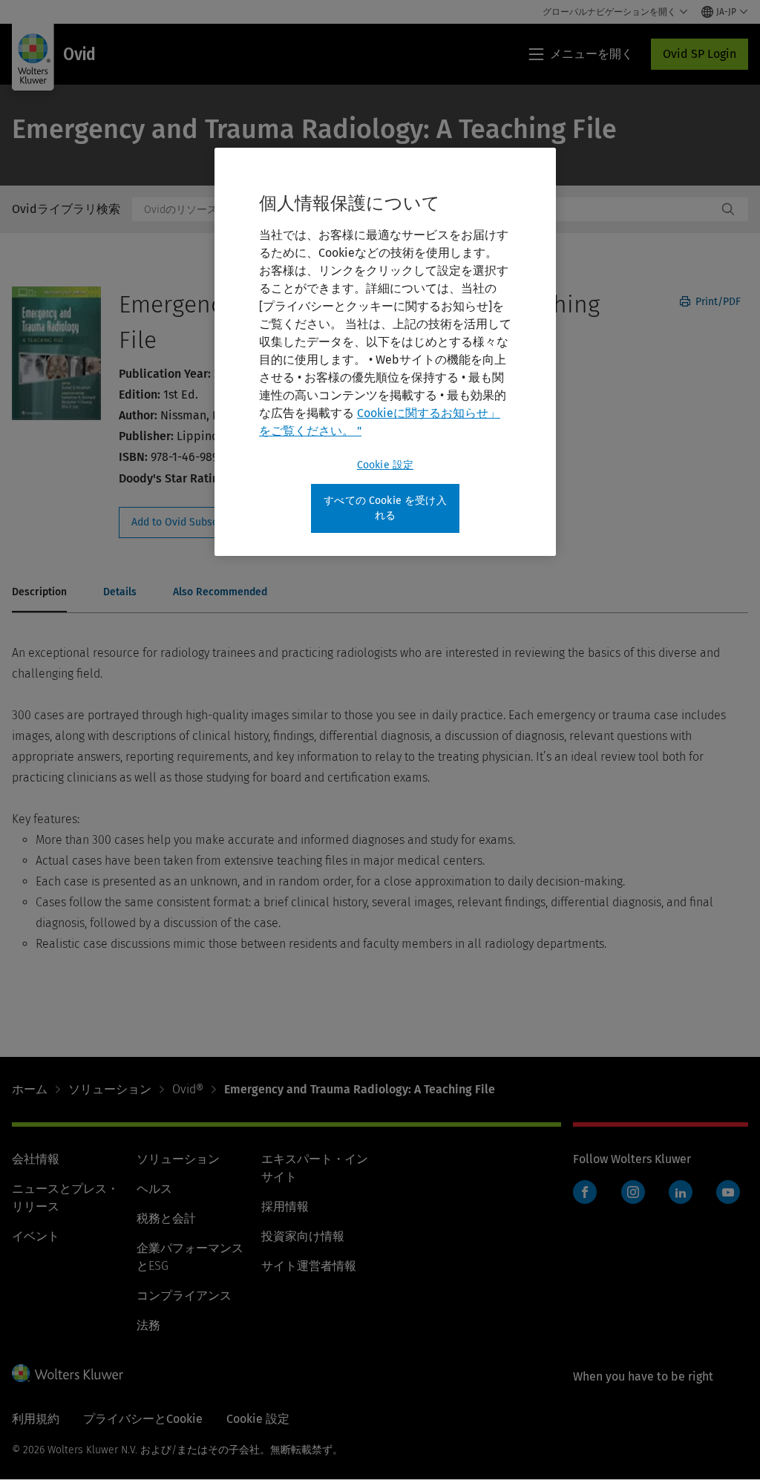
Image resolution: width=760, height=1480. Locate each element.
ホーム (30, 1089)
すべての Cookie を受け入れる (385, 508)
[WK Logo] (67, 1373)
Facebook (585, 1192)
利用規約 (35, 1419)
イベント (35, 1236)
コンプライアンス (184, 1296)
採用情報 (285, 1206)
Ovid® (187, 1089)
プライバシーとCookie (143, 1419)
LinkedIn (680, 1192)
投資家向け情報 (302, 1236)
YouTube (728, 1192)
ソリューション (109, 1089)
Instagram (633, 1192)
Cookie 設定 (385, 465)
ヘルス (154, 1189)
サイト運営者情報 (308, 1266)
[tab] (39, 593)
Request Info (198, 522)
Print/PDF (716, 301)
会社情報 (35, 1159)
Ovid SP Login (699, 54)
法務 (148, 1325)
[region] (385, 351)
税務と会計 (166, 1218)
